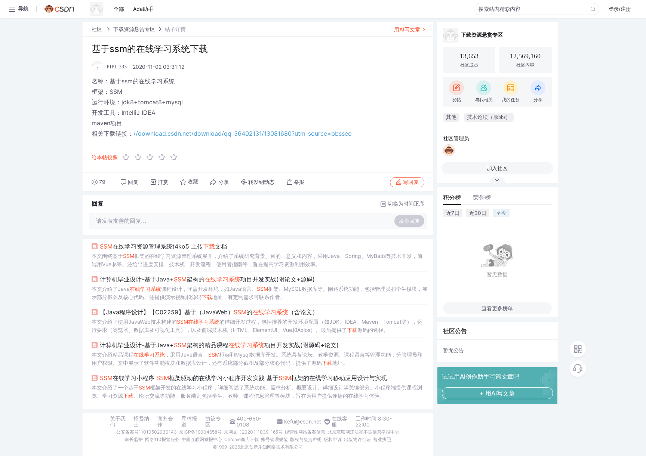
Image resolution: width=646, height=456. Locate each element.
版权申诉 (333, 439)
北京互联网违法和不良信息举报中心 (363, 432)
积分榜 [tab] (452, 197)
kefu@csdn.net (302, 422)
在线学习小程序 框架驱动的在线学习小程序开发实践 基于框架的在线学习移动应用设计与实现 (243, 378)
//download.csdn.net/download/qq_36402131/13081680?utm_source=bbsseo (242, 133)
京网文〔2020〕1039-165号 (253, 432)
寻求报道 (189, 422)
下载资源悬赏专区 (134, 29)
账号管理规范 (274, 439)
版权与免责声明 (306, 439)
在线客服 (339, 422)
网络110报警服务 (162, 439)
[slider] (152, 157)
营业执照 (382, 439)
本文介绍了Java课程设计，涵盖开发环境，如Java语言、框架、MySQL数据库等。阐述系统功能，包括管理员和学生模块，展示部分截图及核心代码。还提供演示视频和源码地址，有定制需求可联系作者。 (259, 293)
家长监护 (134, 439)
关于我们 (118, 422)
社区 (98, 29)
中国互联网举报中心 (202, 439)
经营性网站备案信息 (305, 432)
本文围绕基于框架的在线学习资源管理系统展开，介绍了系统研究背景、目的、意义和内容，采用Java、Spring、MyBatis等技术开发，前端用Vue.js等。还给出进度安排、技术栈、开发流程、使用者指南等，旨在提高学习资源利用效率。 (257, 260)
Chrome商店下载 (241, 439)
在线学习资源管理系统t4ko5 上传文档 (163, 246)
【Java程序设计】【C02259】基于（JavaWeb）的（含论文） (209, 312)
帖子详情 (175, 29)
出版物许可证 (357, 439)
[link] (98, 29)
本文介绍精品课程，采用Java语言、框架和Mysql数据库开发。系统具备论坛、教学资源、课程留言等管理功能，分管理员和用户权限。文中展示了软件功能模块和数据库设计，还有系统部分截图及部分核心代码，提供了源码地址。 (257, 358)
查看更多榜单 (497, 308)
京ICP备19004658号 (200, 432)
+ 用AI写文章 (497, 393)
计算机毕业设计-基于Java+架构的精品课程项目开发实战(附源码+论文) (219, 345)
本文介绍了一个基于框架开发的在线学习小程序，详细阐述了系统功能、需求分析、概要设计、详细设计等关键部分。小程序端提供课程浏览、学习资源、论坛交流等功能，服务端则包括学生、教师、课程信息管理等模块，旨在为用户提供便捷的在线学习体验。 (257, 391)
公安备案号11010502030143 (146, 432)
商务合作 (165, 422)
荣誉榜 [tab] (482, 197)
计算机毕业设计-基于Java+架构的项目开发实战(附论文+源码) (207, 279)
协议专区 (213, 422)
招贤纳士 (141, 422)
